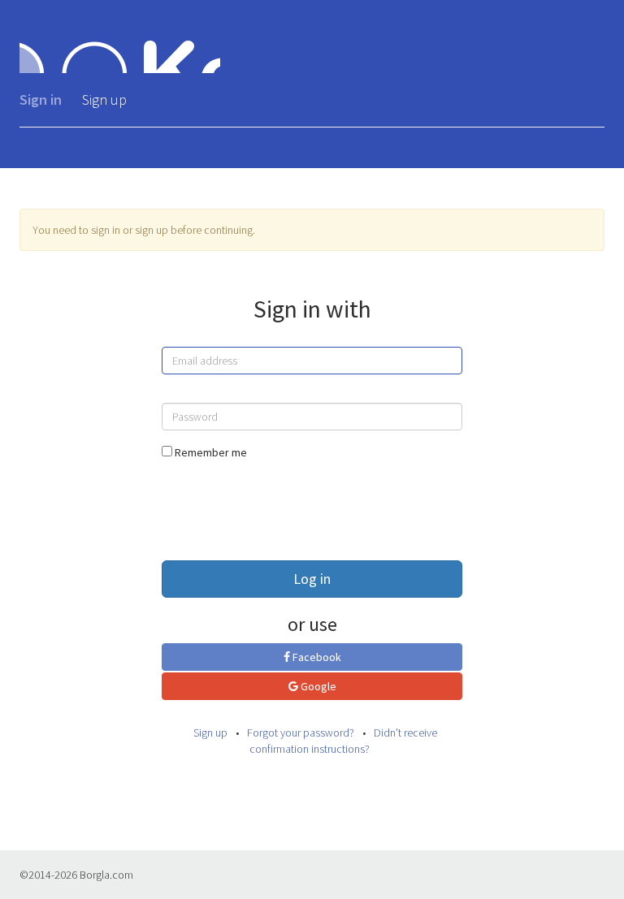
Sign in (41, 99)
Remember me (211, 452)
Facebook (315, 657)
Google (317, 686)
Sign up (104, 99)
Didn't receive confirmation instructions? (343, 740)
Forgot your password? (300, 732)
